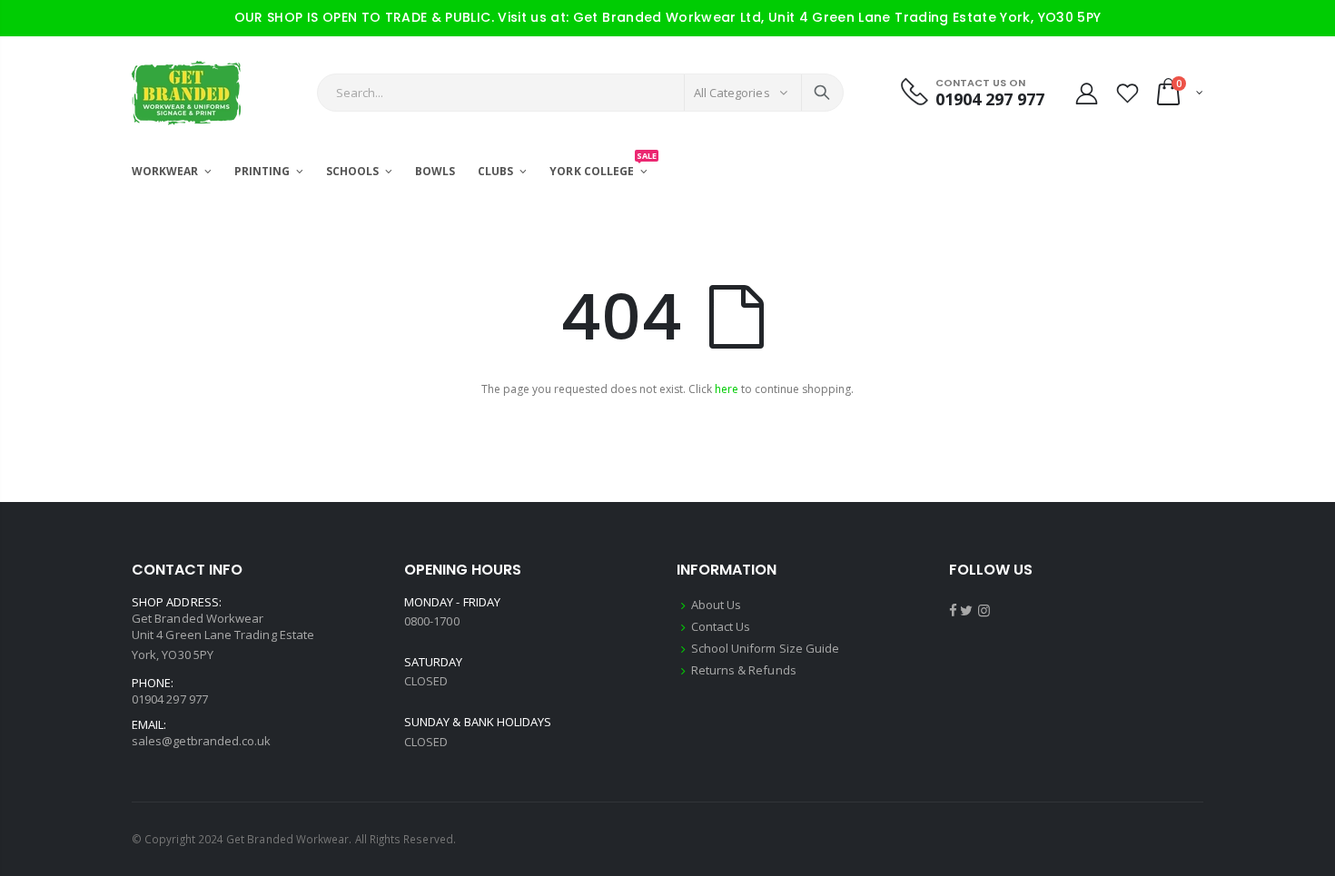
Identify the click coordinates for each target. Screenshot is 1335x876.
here (726, 389)
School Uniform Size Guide (765, 648)
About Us (716, 604)
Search (822, 92)
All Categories (732, 92)
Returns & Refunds (743, 670)
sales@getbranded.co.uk (201, 741)
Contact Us (721, 626)
